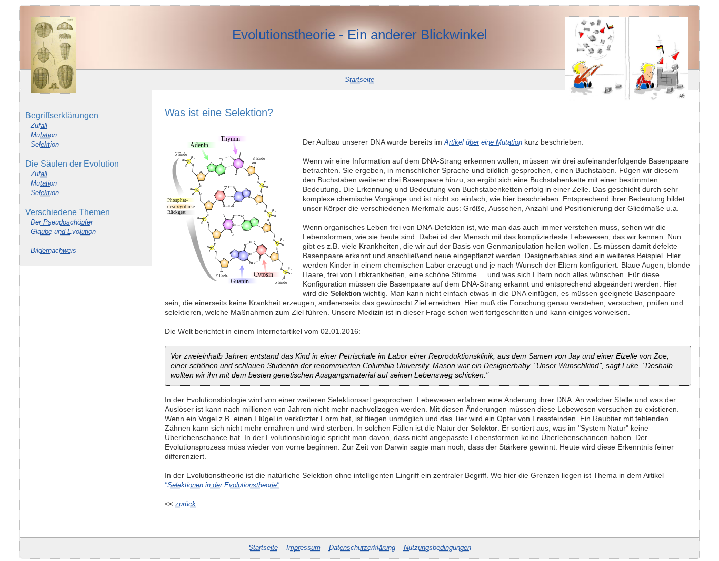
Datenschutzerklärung (362, 548)
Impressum (303, 548)
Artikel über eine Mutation (483, 142)
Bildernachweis (53, 250)
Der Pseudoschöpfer (62, 222)
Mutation (44, 135)
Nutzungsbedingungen (437, 548)
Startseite (359, 80)
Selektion (45, 144)
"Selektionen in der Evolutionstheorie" (222, 485)
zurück (185, 504)
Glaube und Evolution (63, 232)
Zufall (39, 125)
